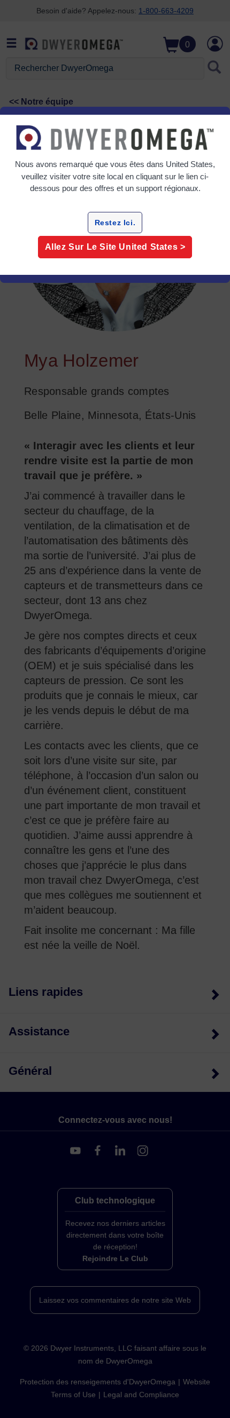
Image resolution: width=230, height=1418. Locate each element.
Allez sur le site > (115, 246)
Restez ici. (115, 222)
